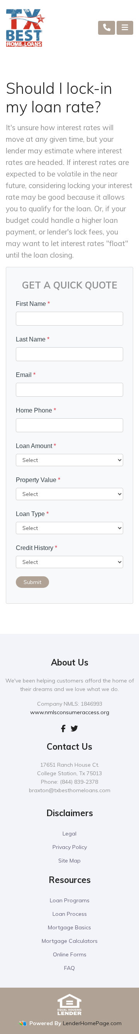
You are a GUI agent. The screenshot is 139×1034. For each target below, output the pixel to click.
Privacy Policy (70, 847)
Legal (69, 833)
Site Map (69, 860)
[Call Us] (106, 27)
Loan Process (70, 913)
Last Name (32, 339)
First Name (33, 304)
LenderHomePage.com (92, 1023)
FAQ (69, 967)
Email (26, 375)
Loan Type (32, 514)
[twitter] (74, 728)
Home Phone (36, 410)
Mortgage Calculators (70, 940)
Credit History (36, 548)
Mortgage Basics (69, 927)
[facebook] (63, 728)
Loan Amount (36, 446)
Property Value (38, 480)
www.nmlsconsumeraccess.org (69, 712)
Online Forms (69, 954)
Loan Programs (70, 900)
